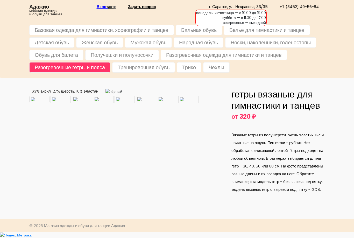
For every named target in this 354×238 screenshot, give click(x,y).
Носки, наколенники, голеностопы (271, 42)
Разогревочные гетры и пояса (70, 67)
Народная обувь (198, 42)
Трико (189, 67)
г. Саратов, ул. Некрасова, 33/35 (238, 6)
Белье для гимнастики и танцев (267, 30)
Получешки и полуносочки (122, 55)
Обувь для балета (56, 55)
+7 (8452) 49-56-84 (299, 6)
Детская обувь (52, 42)
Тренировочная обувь (143, 67)
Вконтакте (106, 6)
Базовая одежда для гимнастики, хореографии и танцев (101, 30)
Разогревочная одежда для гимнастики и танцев (224, 55)
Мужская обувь (148, 42)
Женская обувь (100, 42)
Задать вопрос (142, 6)
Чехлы (216, 67)
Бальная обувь (199, 30)
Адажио (39, 7)
